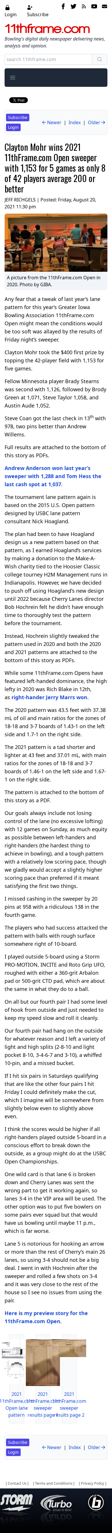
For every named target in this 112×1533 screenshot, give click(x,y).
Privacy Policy (92, 1483)
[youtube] (94, 10)
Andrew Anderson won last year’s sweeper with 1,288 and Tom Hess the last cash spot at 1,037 (53, 476)
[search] (99, 59)
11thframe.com (47, 28)
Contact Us (17, 1483)
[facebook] (63, 10)
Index (75, 122)
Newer (54, 122)
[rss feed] (84, 10)
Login (11, 14)
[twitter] (73, 10)
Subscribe (38, 14)
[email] (103, 10)
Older (94, 122)
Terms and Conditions (53, 1483)
